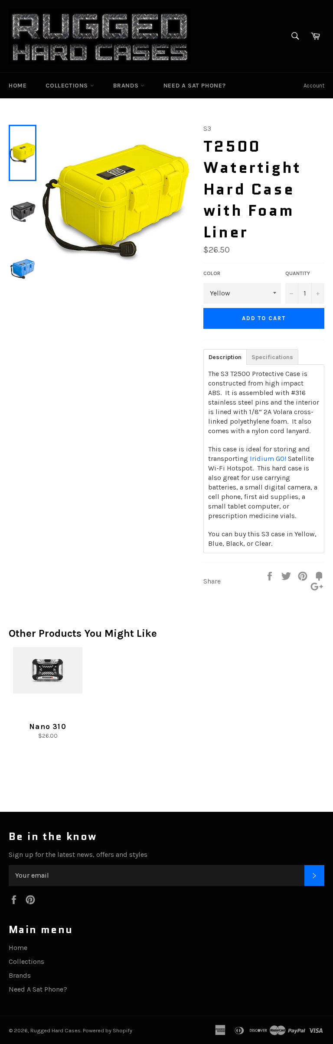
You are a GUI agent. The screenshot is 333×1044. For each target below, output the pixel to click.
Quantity (297, 273)
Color (211, 273)
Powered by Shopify (107, 1030)
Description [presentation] (225, 357)
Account (314, 85)
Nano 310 (47, 726)
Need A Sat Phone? (194, 85)
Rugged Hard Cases (55, 1030)
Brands (126, 85)
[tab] (224, 356)
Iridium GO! (268, 458)
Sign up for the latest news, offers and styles (78, 854)
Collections (68, 85)
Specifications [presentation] (272, 357)
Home (17, 85)
